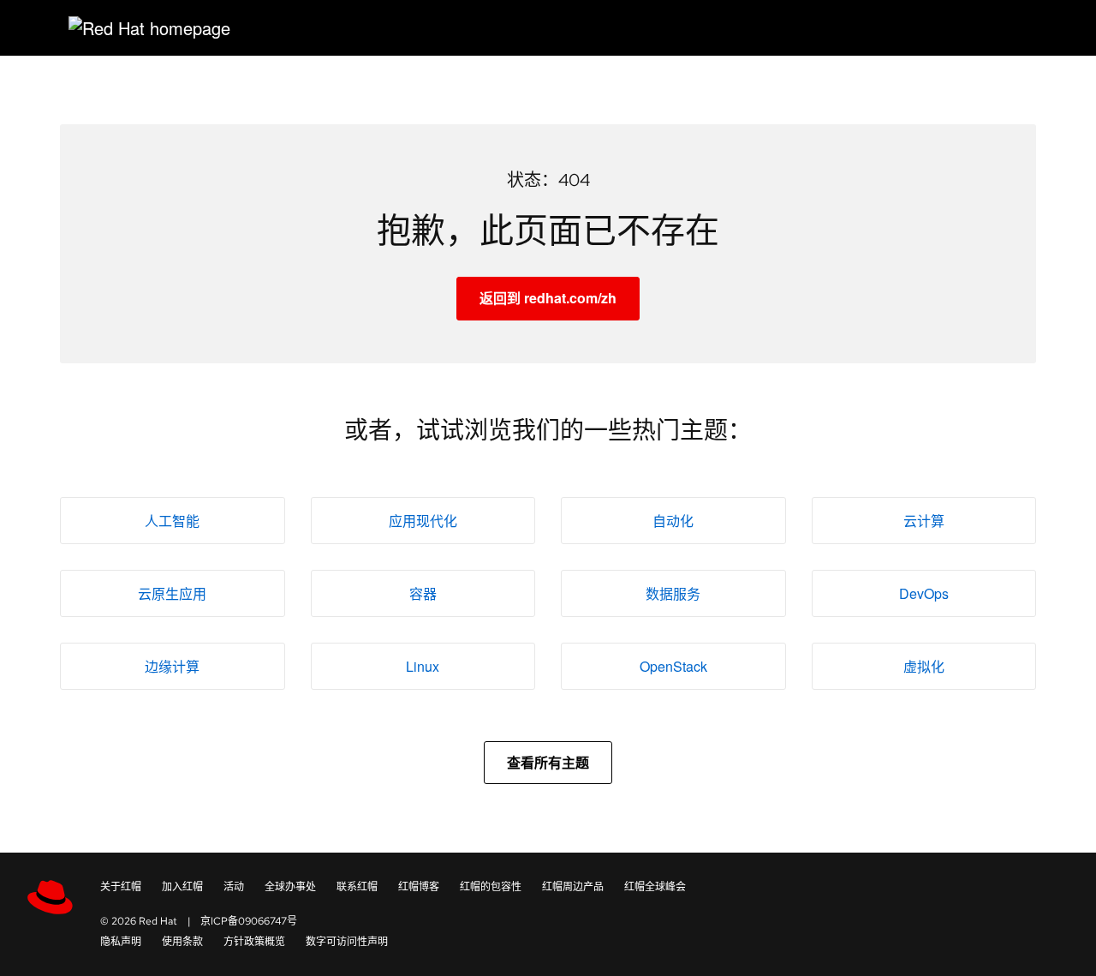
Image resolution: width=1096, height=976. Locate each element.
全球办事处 (290, 887)
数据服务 (673, 593)
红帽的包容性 (490, 887)
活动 (233, 887)
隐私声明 (120, 942)
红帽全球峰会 (655, 887)
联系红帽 (357, 887)
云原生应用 (172, 593)
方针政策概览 (254, 942)
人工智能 (172, 520)
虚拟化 (923, 666)
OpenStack (673, 666)
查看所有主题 (548, 762)
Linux (422, 666)
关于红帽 (120, 887)
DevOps (924, 593)
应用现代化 (423, 520)
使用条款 (182, 942)
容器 (423, 593)
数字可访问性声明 (347, 942)
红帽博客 (418, 887)
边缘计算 (172, 666)
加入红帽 (182, 887)
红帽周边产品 (573, 887)
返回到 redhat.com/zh (548, 298)
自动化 (673, 520)
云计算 (923, 520)
